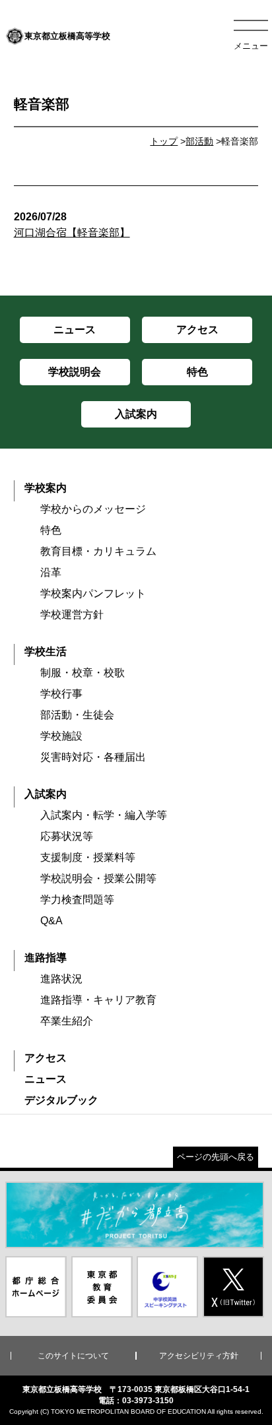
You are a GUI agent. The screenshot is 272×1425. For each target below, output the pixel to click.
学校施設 (61, 736)
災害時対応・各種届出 (93, 757)
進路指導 (45, 957)
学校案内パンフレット (93, 593)
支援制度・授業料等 (87, 857)
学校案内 (45, 487)
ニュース (45, 1079)
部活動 (199, 141)
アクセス (45, 1057)
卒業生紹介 (66, 1021)
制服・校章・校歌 (82, 672)
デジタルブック (61, 1100)
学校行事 (61, 693)
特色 (50, 530)
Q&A (51, 920)
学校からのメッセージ (93, 509)
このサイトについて (73, 1355)
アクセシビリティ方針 (198, 1355)
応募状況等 (66, 836)
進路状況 (61, 978)
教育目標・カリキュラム (98, 551)
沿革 (50, 572)
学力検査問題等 (77, 899)
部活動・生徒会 (77, 714)
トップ (164, 141)
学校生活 (45, 651)
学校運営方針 (72, 614)
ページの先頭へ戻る (215, 1157)
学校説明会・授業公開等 (98, 878)
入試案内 (45, 794)
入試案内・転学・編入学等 (103, 815)
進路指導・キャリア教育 (98, 999)
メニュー (251, 46)
